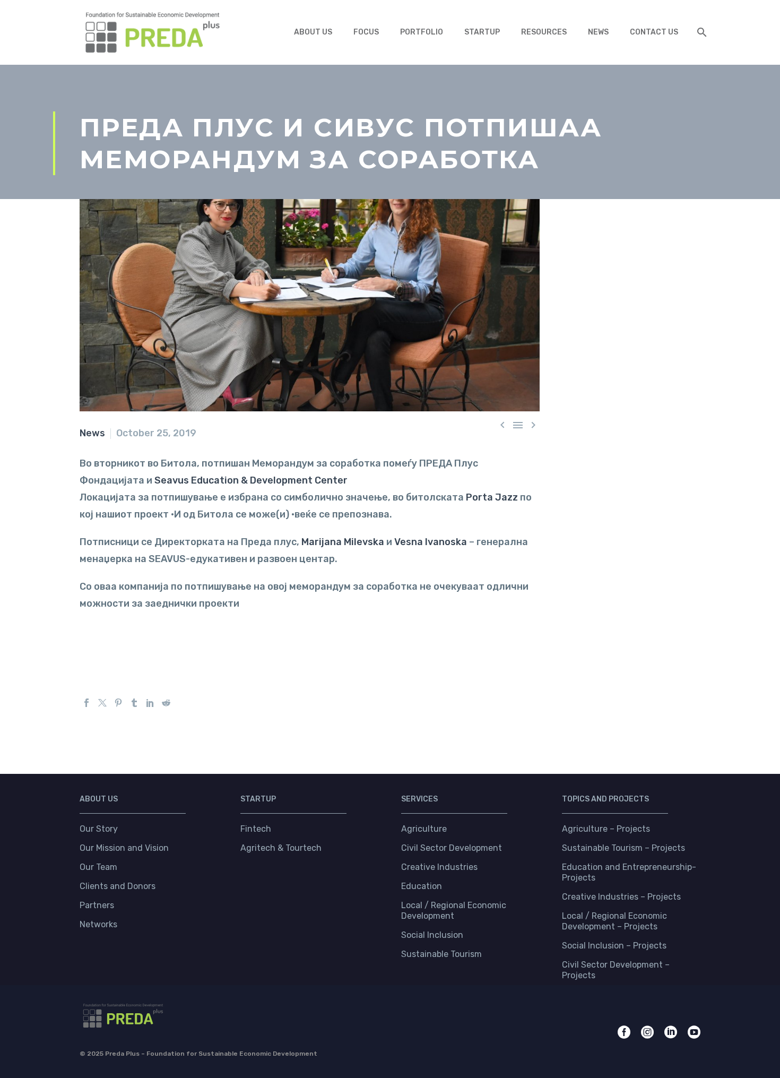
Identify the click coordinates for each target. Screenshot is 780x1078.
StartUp (482, 32)
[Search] (700, 32)
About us (313, 32)
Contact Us (654, 32)
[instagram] (647, 1032)
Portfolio (421, 32)
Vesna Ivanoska (430, 542)
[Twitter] (102, 702)
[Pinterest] (118, 702)
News (598, 32)
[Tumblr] (134, 702)
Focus (366, 32)
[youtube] (694, 1032)
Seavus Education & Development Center (251, 480)
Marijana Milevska (342, 542)
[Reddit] (166, 702)
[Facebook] (86, 702)
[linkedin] (670, 1032)
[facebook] (624, 1032)
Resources (544, 32)
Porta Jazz (492, 497)
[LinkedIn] (150, 702)
